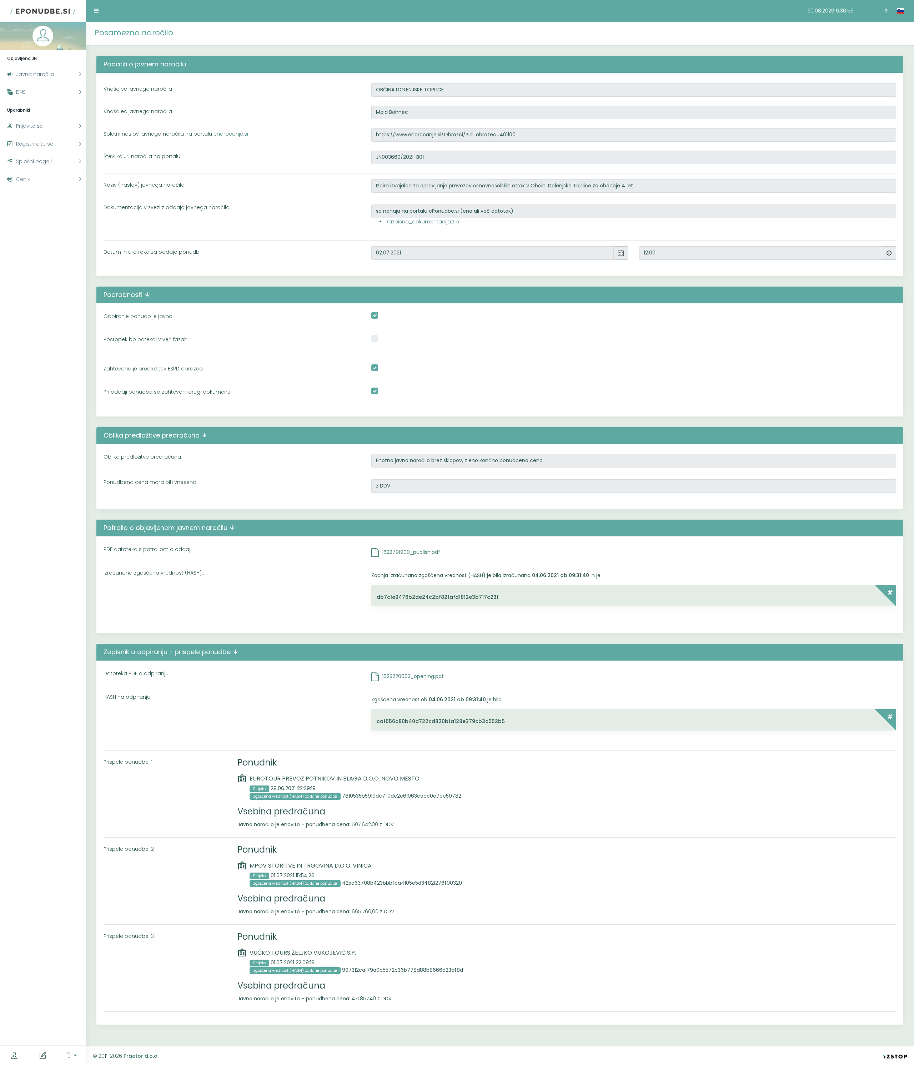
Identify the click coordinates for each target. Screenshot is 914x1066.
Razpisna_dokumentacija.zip (422, 221)
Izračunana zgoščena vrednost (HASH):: (154, 572)
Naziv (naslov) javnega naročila (144, 184)
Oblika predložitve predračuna (142, 456)
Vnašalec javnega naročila (138, 88)
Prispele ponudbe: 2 (129, 849)
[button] (71, 1056)
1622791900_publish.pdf (411, 552)
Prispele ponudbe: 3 (129, 936)
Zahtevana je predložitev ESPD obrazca (153, 368)
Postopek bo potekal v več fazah (145, 339)
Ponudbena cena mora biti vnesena (150, 482)
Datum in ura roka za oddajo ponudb (152, 252)
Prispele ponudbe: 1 (128, 762)
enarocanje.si (231, 133)
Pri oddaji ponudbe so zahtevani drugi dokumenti (167, 391)
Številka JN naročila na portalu (142, 156)
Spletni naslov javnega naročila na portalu (176, 133)
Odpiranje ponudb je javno (138, 316)
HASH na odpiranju (127, 697)
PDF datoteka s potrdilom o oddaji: (148, 549)
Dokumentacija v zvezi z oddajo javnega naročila (167, 207)
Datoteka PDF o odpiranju (136, 673)
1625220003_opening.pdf (413, 676)
